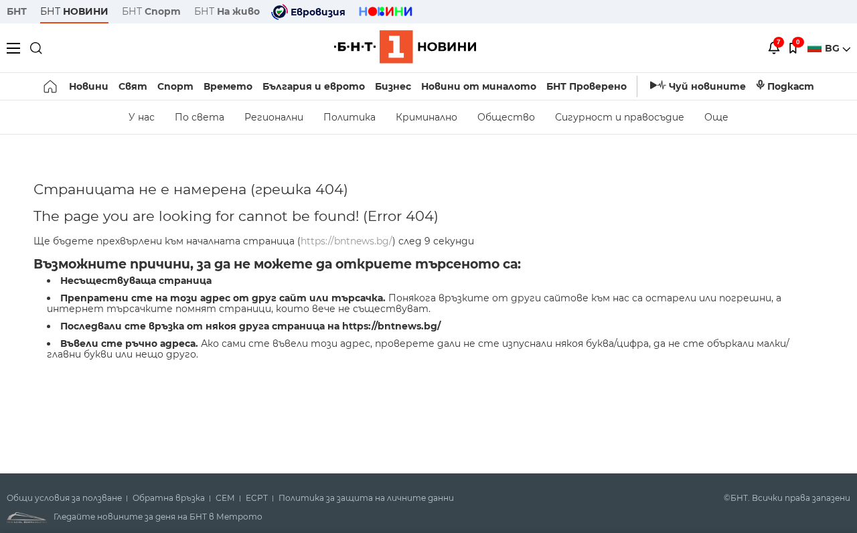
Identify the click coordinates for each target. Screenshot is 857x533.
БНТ (17, 11)
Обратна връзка (169, 498)
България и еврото (313, 86)
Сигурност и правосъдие (619, 117)
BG (833, 48)
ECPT (257, 498)
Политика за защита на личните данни (366, 498)
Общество (506, 117)
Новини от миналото (478, 86)
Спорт (175, 86)
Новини (88, 86)
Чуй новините (707, 86)
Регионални (273, 117)
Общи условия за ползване (64, 498)
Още (716, 117)
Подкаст (790, 86)
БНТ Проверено (586, 86)
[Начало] (51, 86)
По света (199, 117)
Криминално (426, 117)
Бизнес (393, 86)
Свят (133, 86)
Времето (228, 86)
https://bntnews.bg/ (346, 241)
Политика (349, 117)
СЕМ (225, 498)
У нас (142, 117)
